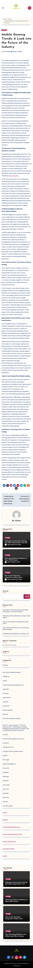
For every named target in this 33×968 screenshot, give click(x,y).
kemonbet (6, 776)
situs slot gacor (13, 175)
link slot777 (6, 706)
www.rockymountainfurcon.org (12, 834)
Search (5, 591)
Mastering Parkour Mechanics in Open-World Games (16, 616)
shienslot (5, 780)
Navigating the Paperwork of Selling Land (16, 633)
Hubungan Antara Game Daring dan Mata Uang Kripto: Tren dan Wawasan (16, 542)
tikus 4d (5, 714)
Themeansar (16, 965)
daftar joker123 (7, 710)
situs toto (6, 768)
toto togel (6, 759)
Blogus (25, 963)
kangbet (5, 820)
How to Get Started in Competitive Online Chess (15, 622)
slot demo (6, 743)
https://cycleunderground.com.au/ (13, 739)
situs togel (6, 785)
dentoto (5, 801)
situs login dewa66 (8, 848)
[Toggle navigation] (3, 8)
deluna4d (6, 689)
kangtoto (5, 702)
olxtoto (5, 812)
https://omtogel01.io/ (9, 764)
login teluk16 (7, 697)
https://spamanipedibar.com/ (11, 827)
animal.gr (6, 693)
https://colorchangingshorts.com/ (13, 685)
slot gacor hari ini (8, 747)
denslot (5, 755)
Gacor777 (6, 725)
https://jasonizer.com (9, 841)
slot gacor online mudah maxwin (13, 751)
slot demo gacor (8, 806)
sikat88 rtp (6, 676)
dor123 (5, 681)
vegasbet (6, 772)
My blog (4, 30)
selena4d (5, 793)
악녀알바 (5, 734)
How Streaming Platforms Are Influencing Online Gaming (16, 628)
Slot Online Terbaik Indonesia (12, 672)
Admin (8, 51)
